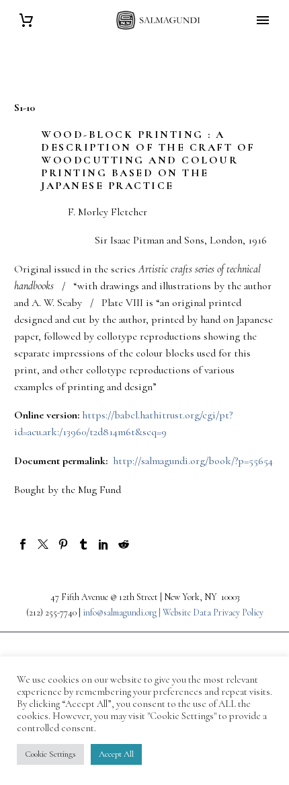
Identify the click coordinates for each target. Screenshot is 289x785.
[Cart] (26, 20)
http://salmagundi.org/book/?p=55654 (193, 461)
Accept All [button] (116, 754)
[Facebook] (22, 544)
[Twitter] (43, 544)
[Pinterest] (63, 544)
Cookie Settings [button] (50, 754)
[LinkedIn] (103, 544)
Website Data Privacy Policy (213, 612)
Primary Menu (263, 20)
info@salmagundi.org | (123, 612)
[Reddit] (123, 544)
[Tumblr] (83, 544)
